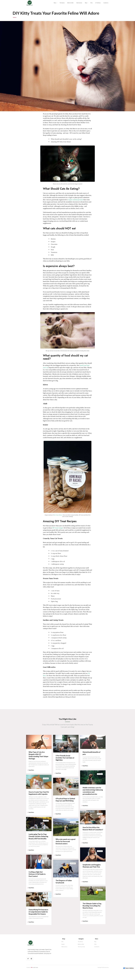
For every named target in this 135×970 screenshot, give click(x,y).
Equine (63, 944)
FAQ (91, 2)
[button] (55, 3)
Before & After (70, 2)
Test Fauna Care (81, 946)
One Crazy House (58, 515)
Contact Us (105, 2)
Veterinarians (79, 2)
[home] (29, 3)
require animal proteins (75, 200)
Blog (95, 941)
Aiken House (35, 967)
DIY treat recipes (57, 528)
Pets (62, 941)
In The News (98, 2)
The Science (62, 2)
